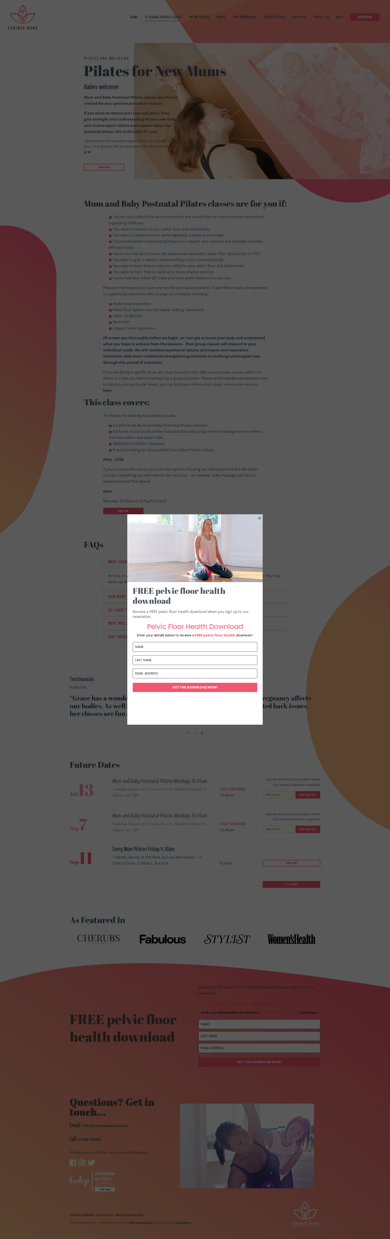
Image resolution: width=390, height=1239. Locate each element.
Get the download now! (195, 687)
